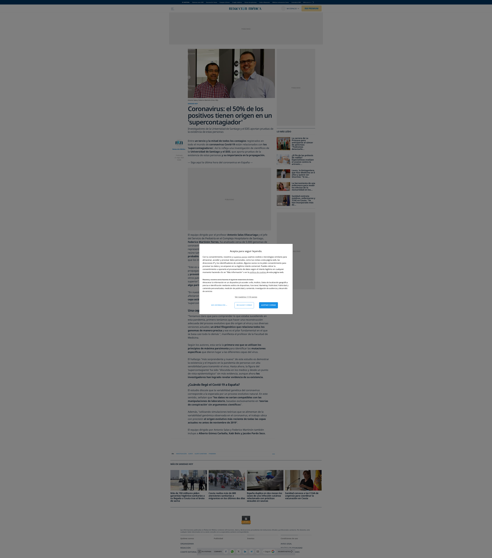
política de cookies (258, 272)
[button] (246, 296)
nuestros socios (240, 257)
